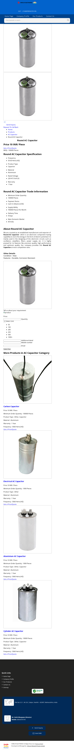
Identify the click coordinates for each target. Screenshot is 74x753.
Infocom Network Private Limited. (36, 746)
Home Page (9, 16)
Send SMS (38, 733)
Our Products (38, 16)
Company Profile (23, 16)
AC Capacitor (12, 134)
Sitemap (6, 687)
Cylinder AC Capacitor (13, 631)
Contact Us (50, 16)
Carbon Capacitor (11, 406)
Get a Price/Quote (9, 148)
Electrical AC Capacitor (13, 481)
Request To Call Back (10, 127)
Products (11, 132)
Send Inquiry (11, 125)
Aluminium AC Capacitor (14, 556)
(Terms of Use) (39, 744)
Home (10, 129)
